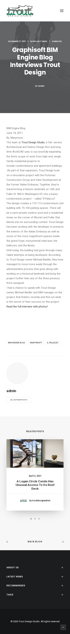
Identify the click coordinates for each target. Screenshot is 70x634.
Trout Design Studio (33, 142)
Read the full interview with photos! (27, 306)
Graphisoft (36, 343)
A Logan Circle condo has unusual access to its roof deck (35, 484)
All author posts (18, 400)
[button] (61, 10)
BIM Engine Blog (16, 343)
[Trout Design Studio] (19, 11)
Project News (40, 41)
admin (41, 86)
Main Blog (35, 541)
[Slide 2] (35, 519)
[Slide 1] (31, 519)
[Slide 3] (39, 519)
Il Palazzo (52, 343)
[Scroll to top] (63, 627)
